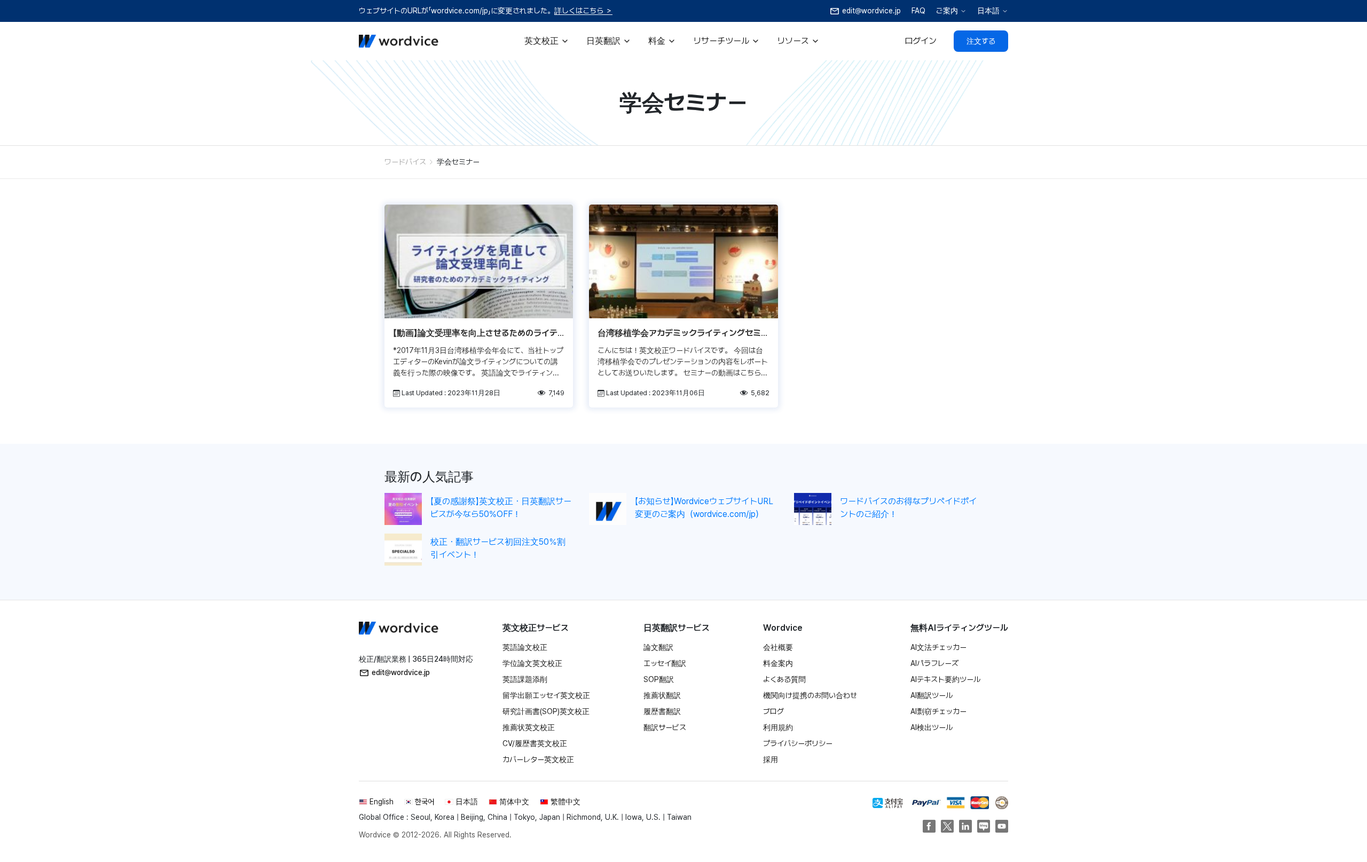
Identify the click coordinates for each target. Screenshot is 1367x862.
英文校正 (541, 41)
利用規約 (778, 727)
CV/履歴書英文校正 (534, 743)
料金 (656, 41)
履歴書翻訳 (662, 711)
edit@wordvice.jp (401, 672)
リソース (793, 41)
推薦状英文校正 (528, 727)
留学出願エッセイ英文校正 (546, 695)
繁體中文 (565, 801)
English (382, 801)
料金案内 (778, 663)
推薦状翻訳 (662, 695)
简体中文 (514, 801)
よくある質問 (784, 679)
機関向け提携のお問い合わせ (810, 695)
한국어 (424, 801)
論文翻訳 (658, 647)
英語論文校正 (524, 647)
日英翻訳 (603, 41)
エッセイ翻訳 (664, 663)
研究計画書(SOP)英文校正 (546, 711)
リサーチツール (721, 41)
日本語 (988, 10)
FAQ (918, 10)
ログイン (921, 41)
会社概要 (778, 647)
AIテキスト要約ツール (945, 679)
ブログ (773, 711)
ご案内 (947, 10)
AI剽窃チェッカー (938, 711)
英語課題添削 (524, 679)
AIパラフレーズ (934, 663)
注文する (981, 41)
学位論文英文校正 (532, 663)
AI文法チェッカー (938, 647)
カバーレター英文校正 (538, 759)
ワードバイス (405, 162)
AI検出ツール (931, 727)
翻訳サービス (664, 727)
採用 (770, 759)
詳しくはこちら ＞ (583, 10)
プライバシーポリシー (797, 743)
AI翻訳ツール (931, 695)
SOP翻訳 (658, 679)
